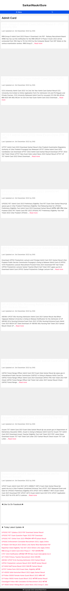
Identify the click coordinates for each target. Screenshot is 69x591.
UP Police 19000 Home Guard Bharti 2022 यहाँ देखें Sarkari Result (24, 578)
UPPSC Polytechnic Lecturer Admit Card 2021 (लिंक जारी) (33, 249)
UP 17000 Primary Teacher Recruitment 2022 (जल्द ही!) (21, 557)
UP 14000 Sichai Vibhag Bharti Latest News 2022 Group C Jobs (25, 585)
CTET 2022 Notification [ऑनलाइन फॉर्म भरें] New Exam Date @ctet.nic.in (26, 554)
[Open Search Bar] (52, 12)
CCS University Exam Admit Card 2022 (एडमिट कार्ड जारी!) (33, 80)
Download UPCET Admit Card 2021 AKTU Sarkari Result (30, 475)
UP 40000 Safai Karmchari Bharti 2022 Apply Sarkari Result (23, 572)
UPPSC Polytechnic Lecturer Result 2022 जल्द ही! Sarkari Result (24, 563)
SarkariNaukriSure (34, 5)
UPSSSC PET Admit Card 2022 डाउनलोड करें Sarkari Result (30, 193)
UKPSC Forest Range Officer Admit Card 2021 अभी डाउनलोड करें (33, 362)
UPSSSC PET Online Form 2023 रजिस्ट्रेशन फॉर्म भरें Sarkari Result (24, 538)
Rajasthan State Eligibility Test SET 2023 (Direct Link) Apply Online (26, 548)
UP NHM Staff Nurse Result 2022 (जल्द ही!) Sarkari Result (22, 566)
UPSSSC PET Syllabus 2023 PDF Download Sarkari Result (22, 532)
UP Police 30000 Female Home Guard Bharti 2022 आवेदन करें (23, 575)
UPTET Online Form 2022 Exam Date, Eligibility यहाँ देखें (21, 569)
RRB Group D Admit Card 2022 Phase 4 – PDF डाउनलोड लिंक (33, 26)
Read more (38, 43)
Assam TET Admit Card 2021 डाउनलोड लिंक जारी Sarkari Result (32, 419)
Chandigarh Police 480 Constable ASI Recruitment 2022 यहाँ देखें (24, 581)
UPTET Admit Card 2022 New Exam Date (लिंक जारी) (33, 136)
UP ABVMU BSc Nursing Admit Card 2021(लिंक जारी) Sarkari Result (33, 306)
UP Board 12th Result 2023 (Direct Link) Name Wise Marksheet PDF (26, 545)
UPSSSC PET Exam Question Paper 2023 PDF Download (22, 535)
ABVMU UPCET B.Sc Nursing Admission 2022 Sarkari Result (23, 560)
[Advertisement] (34, 63)
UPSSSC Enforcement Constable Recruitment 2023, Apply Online (25, 542)
